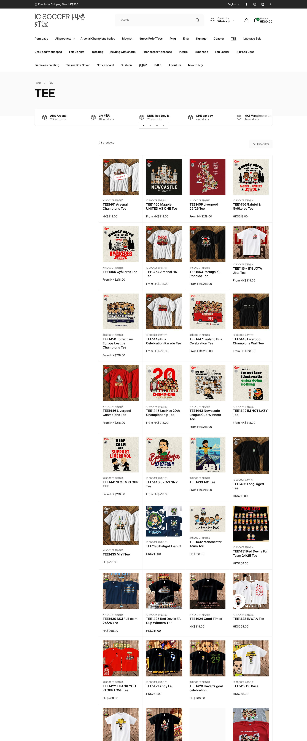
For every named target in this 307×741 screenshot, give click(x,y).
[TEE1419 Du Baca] (251, 670)
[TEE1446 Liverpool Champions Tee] (121, 394)
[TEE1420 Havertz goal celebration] (208, 670)
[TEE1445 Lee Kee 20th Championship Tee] (164, 394)
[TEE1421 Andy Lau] (164, 670)
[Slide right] (264, 117)
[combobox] (159, 20)
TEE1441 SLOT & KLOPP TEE (120, 484)
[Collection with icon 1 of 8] (143, 125)
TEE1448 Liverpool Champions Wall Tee (248, 341)
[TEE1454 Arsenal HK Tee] (164, 255)
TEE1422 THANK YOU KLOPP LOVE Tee (119, 688)
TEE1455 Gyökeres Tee (120, 272)
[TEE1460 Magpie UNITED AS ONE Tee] (164, 188)
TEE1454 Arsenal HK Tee (161, 274)
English (232, 4)
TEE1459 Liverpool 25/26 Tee (204, 206)
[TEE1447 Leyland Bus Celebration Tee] (208, 323)
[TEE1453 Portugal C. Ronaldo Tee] (208, 255)
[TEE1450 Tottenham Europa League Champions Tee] (121, 323)
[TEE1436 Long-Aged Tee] (251, 468)
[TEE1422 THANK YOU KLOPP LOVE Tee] (121, 670)
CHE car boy (204, 115)
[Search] (197, 20)
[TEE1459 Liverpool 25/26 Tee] (208, 188)
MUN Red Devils (158, 115)
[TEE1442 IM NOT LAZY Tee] (251, 394)
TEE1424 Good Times (206, 619)
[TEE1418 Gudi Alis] (121, 737)
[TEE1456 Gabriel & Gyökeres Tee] (251, 188)
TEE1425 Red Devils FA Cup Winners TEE (163, 621)
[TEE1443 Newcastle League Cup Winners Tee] (208, 394)
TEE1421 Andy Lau (160, 686)
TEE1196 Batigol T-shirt (163, 546)
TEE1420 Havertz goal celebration (206, 688)
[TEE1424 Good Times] (208, 602)
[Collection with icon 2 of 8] (150, 125)
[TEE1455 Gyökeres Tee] (121, 255)
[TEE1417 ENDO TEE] (164, 737)
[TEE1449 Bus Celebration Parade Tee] (164, 323)
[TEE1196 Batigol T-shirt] (164, 530)
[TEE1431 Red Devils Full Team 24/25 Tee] (251, 535)
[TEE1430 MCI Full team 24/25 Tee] (121, 602)
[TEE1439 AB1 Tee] (208, 466)
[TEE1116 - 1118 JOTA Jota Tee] (251, 252)
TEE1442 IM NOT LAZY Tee (250, 413)
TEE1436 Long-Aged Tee (248, 486)
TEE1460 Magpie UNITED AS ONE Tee (161, 206)
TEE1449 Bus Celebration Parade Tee (163, 341)
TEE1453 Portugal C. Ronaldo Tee (205, 274)
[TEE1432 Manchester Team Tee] (208, 526)
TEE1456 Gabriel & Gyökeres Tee (247, 206)
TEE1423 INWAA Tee (248, 619)
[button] (263, 20)
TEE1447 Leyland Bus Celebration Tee (206, 341)
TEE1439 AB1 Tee (202, 482)
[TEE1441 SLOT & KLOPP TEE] (121, 466)
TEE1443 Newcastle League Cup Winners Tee (205, 415)
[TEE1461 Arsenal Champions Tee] (121, 188)
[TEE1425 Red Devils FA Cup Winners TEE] (164, 602)
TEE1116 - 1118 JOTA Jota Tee (247, 270)
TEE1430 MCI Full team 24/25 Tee (120, 621)
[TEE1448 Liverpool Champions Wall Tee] (251, 323)
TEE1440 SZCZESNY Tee (162, 484)
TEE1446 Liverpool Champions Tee (117, 413)
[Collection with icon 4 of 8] (163, 125)
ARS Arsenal (58, 115)
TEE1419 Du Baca (245, 686)
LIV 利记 (104, 115)
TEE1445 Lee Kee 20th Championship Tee (163, 413)
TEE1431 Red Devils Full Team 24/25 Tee (250, 553)
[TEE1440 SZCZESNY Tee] (164, 466)
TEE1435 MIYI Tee (116, 554)
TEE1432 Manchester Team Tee (206, 544)
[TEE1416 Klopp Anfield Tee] (208, 737)
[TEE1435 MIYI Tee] (121, 538)
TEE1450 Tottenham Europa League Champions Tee (118, 343)
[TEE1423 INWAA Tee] (251, 602)
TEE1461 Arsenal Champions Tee (115, 206)
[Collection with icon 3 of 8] (157, 125)
